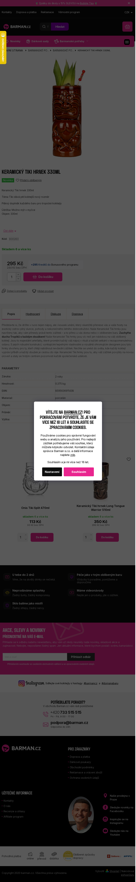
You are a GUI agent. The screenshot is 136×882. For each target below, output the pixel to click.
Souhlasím (79, 472)
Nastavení (52, 472)
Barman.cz (73, 412)
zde (72, 455)
